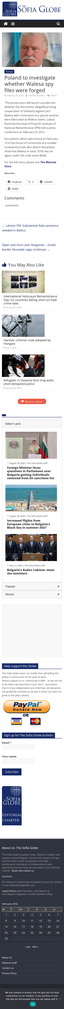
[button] (32, 424)
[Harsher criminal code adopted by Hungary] (23, 316)
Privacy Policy (9, 973)
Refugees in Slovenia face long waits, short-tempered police (29, 382)
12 (40, 920)
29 (6, 938)
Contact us (8, 968)
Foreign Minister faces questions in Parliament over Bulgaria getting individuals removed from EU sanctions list (30, 473)
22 (6, 932)
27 (49, 932)
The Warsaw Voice (37, 95)
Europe (9, 71)
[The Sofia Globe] (5, 23)
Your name (9, 756)
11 (32, 920)
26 (40, 932)
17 (23, 926)
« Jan (28, 946)
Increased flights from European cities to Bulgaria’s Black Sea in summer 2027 (28, 523)
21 (57, 926)
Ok (32, 1004)
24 (23, 932)
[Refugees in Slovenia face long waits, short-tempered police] (23, 356)
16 (15, 926)
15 (6, 926)
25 (32, 932)
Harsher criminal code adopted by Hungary (27, 342)
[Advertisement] (32, 631)
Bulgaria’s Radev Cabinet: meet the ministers (30, 571)
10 (23, 920)
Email (6, 743)
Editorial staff (9, 962)
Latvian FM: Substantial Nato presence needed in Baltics (30, 228)
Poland (53, 95)
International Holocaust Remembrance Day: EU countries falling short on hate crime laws (30, 299)
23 (15, 932)
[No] (60, 998)
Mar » (35, 946)
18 (32, 926)
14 (57, 920)
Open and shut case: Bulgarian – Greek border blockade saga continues (29, 247)
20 (49, 926)
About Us (7, 957)
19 (40, 926)
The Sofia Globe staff (37, 463)
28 (57, 932)
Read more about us (23, 870)
